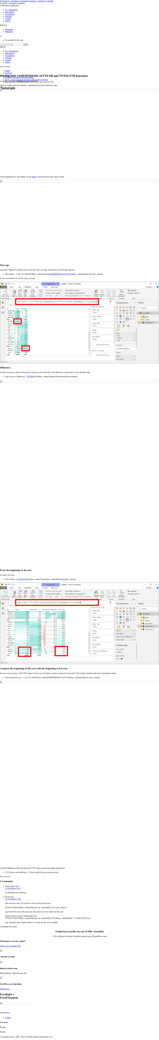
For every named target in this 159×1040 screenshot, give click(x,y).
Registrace (9, 29)
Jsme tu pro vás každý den (10, 946)
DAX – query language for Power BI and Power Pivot (26, 80)
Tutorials (8, 73)
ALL (63, 579)
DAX (28, 81)
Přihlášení (9, 32)
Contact (8, 1018)
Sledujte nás (4, 989)
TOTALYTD (21, 579)
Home (7, 71)
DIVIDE (30, 376)
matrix (34, 177)
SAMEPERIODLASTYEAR (61, 274)
